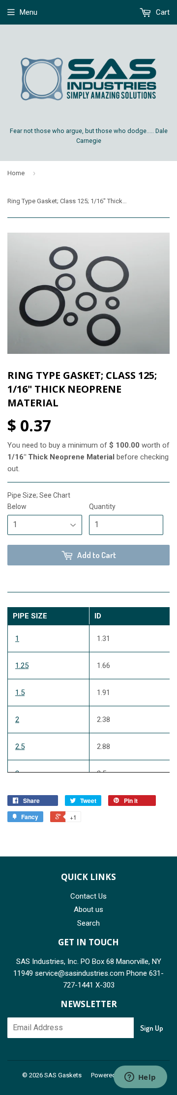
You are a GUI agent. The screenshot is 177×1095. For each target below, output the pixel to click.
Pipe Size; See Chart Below (38, 500)
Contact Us (88, 896)
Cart (162, 12)
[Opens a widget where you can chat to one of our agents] (140, 1078)
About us (88, 909)
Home (16, 173)
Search (88, 923)
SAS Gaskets (63, 1075)
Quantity (102, 506)
